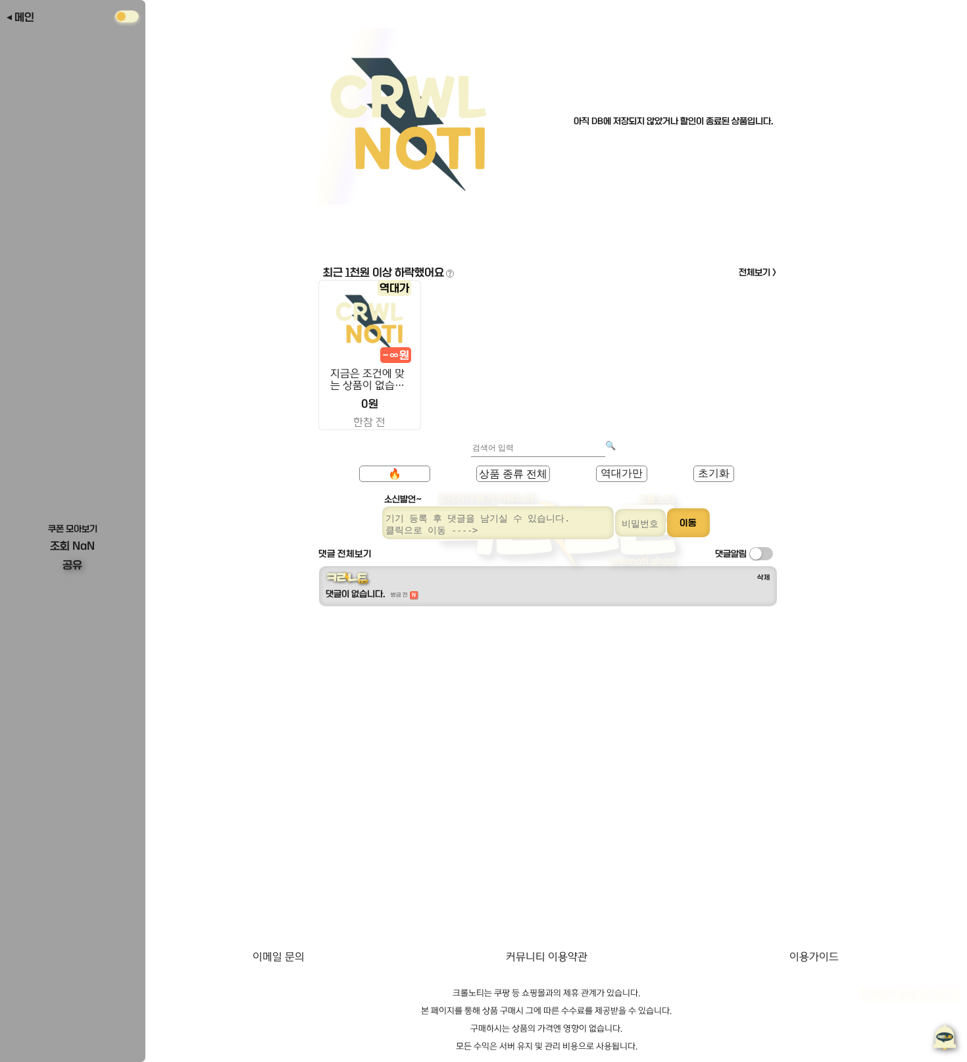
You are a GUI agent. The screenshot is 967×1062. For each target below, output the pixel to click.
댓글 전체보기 (345, 553)
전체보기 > (758, 272)
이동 (688, 522)
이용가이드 (814, 957)
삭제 (763, 577)
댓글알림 (731, 553)
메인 (24, 17)
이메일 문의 (279, 957)
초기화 (714, 473)
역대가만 (622, 473)
